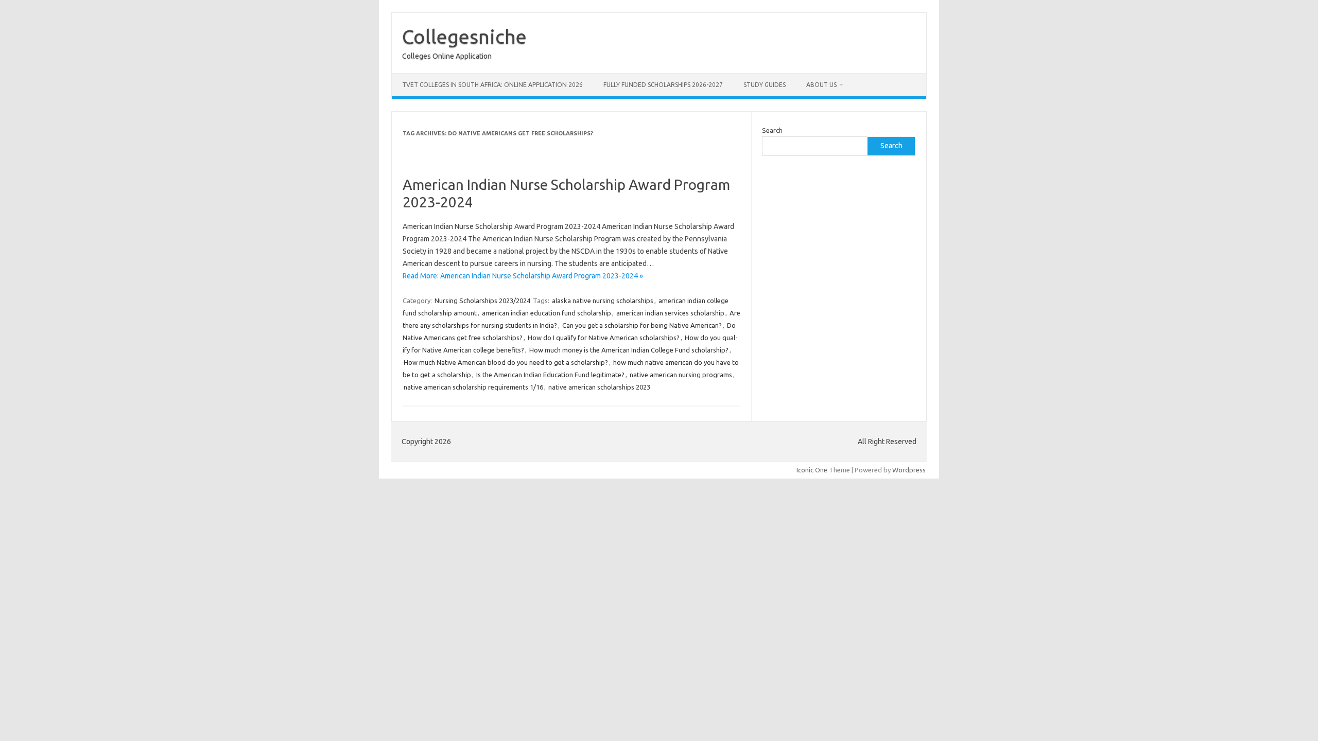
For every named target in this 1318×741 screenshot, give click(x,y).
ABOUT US (821, 84)
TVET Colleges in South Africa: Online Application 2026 (492, 84)
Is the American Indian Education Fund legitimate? (550, 374)
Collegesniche (464, 36)
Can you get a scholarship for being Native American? (642, 325)
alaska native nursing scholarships (602, 300)
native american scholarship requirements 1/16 (473, 387)
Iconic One (811, 469)
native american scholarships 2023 (599, 387)
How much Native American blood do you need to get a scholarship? (506, 362)
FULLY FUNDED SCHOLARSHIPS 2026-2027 (663, 84)
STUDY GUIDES (764, 84)
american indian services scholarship (670, 312)
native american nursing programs (681, 374)
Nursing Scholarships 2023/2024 (482, 300)
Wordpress (909, 469)
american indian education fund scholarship (546, 312)
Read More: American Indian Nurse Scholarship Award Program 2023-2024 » (523, 276)
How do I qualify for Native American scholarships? (604, 337)
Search (772, 130)
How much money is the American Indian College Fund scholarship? (629, 350)
